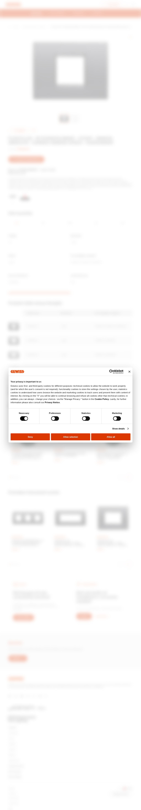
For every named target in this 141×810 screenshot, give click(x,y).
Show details (118, 428)
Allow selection (70, 437)
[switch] (55, 418)
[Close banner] (129, 371)
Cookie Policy (102, 399)
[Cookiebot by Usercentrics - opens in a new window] (111, 371)
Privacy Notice (52, 402)
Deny (30, 437)
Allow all (111, 437)
